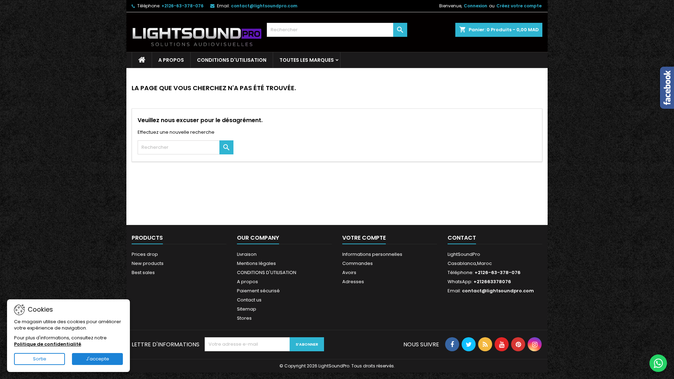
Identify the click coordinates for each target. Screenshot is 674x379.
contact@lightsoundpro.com (264, 6)
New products (148, 263)
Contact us (249, 300)
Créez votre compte (519, 6)
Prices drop (145, 254)
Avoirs (349, 272)
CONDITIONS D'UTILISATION (231, 60)
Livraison (247, 254)
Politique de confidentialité (47, 344)
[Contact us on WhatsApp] (658, 363)
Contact (462, 238)
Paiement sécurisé (258, 290)
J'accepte (97, 358)
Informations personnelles (372, 254)
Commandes (357, 263)
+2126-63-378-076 (182, 6)
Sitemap (246, 309)
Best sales (143, 272)
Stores (244, 318)
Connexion (475, 6)
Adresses (353, 281)
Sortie (39, 358)
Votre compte (364, 238)
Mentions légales (256, 263)
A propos (171, 60)
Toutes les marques (306, 60)
